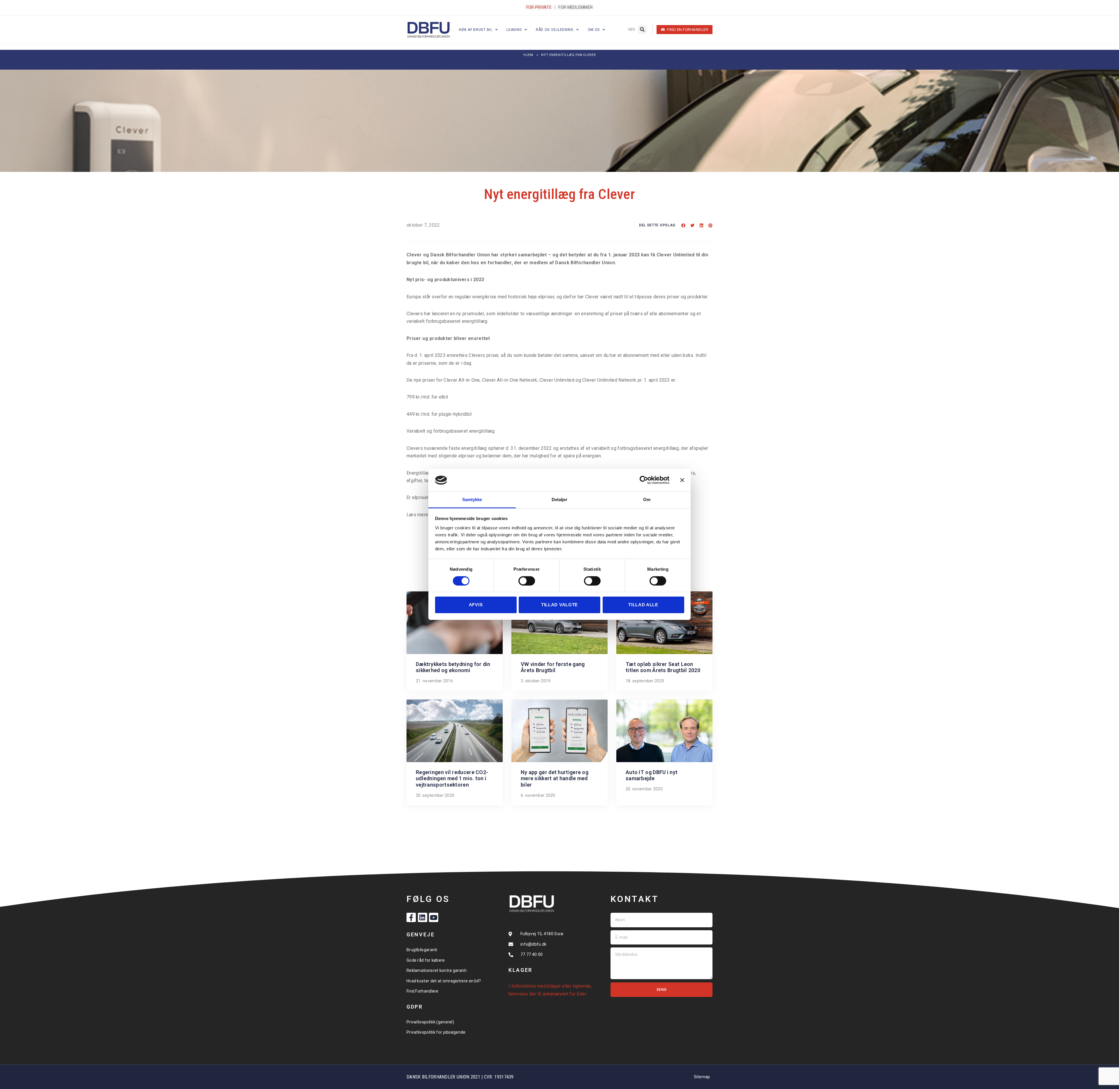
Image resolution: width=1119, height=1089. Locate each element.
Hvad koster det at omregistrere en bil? (444, 981)
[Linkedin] (422, 917)
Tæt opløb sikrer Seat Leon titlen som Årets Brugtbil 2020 (663, 667)
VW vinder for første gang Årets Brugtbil (553, 667)
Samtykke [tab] (472, 499)
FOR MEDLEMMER (575, 7)
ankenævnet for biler (564, 994)
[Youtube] (433, 917)
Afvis (476, 604)
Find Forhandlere (423, 991)
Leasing (514, 30)
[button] (642, 29)
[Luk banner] (682, 480)
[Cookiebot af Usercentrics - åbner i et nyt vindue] (643, 480)
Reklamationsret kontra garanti (437, 970)
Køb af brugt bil (475, 30)
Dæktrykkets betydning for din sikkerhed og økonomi (453, 667)
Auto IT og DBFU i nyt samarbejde (652, 775)
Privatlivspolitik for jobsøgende (436, 1032)
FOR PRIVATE (539, 7)
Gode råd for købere (426, 960)
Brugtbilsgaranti (422, 949)
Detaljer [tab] (560, 499)
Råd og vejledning (554, 30)
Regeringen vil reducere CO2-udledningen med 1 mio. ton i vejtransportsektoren (452, 778)
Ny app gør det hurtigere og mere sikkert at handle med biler (554, 778)
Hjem (528, 55)
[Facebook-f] (411, 917)
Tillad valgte (559, 604)
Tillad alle (643, 604)
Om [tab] (646, 499)
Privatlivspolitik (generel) (430, 1022)
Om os (594, 30)
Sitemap (702, 1076)
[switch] (526, 581)
